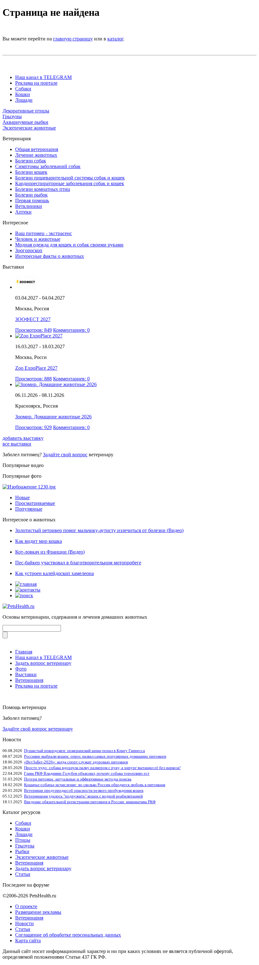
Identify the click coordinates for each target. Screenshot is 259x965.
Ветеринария (29, 680)
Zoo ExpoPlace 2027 (36, 368)
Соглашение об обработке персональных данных (68, 935)
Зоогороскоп (28, 250)
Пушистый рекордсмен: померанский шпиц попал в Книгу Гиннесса (84, 750)
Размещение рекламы (38, 912)
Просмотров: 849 (33, 330)
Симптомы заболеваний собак (48, 166)
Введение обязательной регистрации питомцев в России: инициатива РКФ (90, 801)
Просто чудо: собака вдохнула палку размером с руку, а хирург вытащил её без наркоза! (102, 767)
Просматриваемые (35, 503)
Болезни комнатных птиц (42, 189)
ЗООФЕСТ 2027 (33, 319)
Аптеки (23, 212)
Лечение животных (36, 155)
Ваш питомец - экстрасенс (43, 233)
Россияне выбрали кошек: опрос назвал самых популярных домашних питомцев (95, 756)
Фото (21, 668)
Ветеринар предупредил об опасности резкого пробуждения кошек (83, 790)
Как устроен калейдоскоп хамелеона (54, 573)
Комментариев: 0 (71, 330)
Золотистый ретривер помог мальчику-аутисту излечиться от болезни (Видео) (99, 530)
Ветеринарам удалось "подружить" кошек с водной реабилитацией (83, 796)
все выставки (17, 443)
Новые (22, 497)
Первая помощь (32, 200)
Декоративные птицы (26, 110)
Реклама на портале (36, 83)
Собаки (23, 88)
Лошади (24, 100)
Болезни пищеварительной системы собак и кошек (70, 177)
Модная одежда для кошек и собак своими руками (69, 244)
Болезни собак (30, 160)
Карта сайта (28, 940)
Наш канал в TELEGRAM (43, 77)
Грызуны (12, 116)
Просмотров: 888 (33, 378)
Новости (24, 923)
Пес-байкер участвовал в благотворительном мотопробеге (78, 562)
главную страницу (73, 38)
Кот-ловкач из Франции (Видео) (50, 552)
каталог (115, 38)
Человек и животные (37, 239)
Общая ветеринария (36, 149)
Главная (23, 651)
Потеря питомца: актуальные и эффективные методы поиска (77, 779)
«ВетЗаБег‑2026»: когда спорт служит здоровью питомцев (76, 762)
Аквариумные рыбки (25, 122)
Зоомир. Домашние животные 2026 (53, 416)
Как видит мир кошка (38, 541)
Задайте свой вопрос (65, 454)
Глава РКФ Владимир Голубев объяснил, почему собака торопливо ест (86, 773)
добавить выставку (23, 438)
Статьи (22, 874)
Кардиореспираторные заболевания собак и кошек (69, 183)
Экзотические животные (29, 127)
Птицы (22, 840)
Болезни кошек (31, 172)
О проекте (26, 906)
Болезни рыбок (31, 194)
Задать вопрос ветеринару (43, 663)
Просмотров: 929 (33, 427)
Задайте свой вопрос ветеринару (38, 728)
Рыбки (22, 851)
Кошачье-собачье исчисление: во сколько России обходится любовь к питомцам (94, 784)
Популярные (28, 509)
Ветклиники (28, 206)
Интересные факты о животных (49, 256)
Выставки (26, 674)
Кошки (22, 94)
